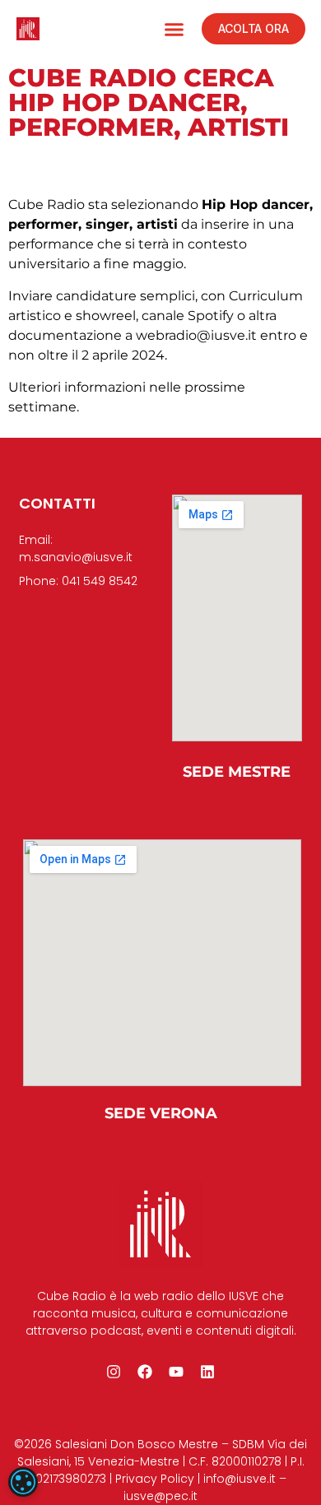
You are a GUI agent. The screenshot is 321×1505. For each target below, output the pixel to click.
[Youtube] (176, 1371)
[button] (174, 28)
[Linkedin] (207, 1371)
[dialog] (23, 1482)
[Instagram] (113, 1371)
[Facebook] (144, 1371)
